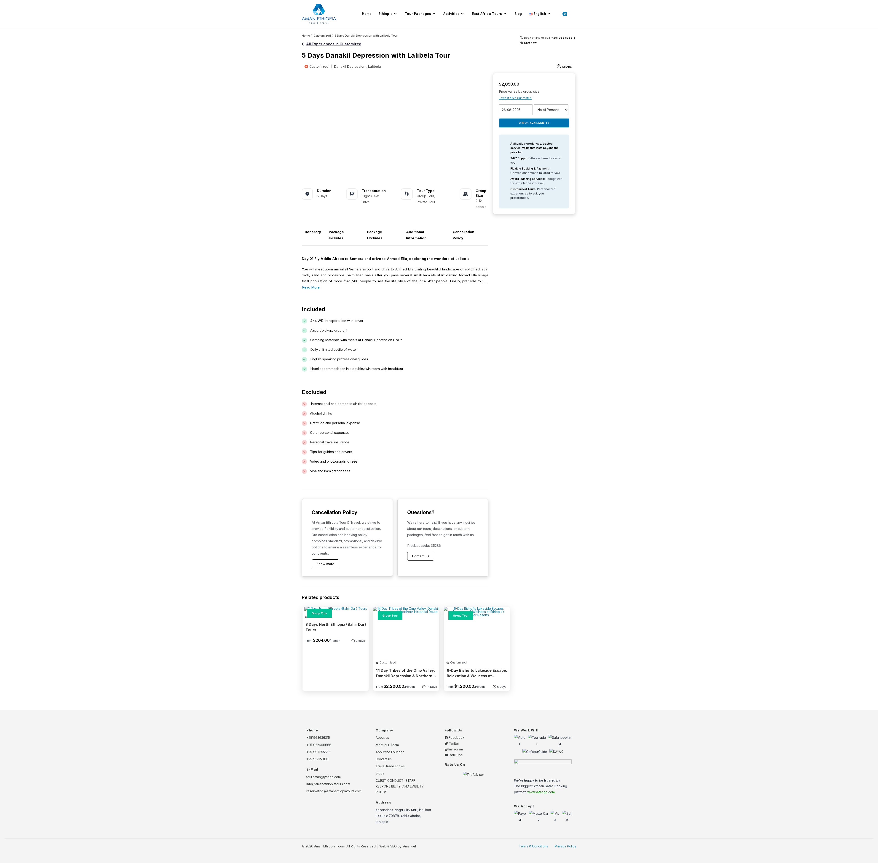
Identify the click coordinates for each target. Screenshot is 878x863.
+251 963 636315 (563, 37)
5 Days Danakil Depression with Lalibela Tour (366, 35)
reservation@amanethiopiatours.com (333, 791)
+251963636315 (318, 737)
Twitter (453, 743)
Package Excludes (375, 235)
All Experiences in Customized (333, 44)
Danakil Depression (349, 66)
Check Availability (534, 122)
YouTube (455, 755)
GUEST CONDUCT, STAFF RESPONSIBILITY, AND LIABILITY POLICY (400, 786)
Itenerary (313, 232)
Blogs (380, 773)
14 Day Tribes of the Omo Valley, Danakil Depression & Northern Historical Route (405, 674)
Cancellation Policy (463, 235)
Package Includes (336, 235)
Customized (318, 66)
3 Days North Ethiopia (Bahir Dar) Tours (335, 627)
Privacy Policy (565, 846)
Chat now (530, 43)
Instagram (455, 749)
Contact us (420, 556)
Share (567, 66)
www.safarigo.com (541, 792)
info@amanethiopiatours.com (328, 784)
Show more (325, 564)
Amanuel (409, 846)
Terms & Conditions (533, 846)
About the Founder (390, 752)
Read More (311, 287)
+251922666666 (318, 745)
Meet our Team (387, 745)
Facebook (456, 737)
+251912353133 (317, 759)
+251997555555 (318, 752)
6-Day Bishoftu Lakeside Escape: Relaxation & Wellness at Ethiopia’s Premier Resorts (477, 674)
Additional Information (416, 235)
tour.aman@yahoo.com (323, 777)
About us (382, 737)
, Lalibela (373, 66)
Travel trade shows (390, 766)
